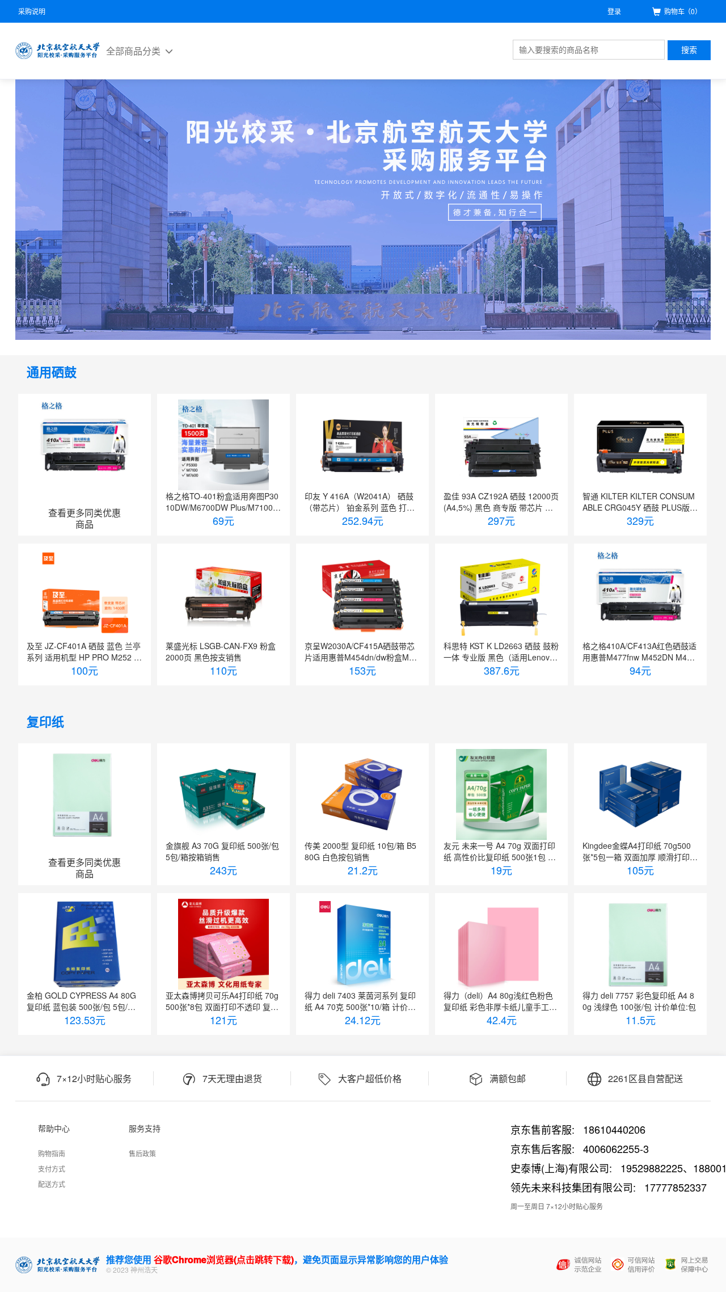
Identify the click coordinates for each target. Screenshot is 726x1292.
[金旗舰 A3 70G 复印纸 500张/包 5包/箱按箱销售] (223, 794)
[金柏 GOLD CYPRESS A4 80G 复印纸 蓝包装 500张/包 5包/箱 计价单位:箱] (84, 944)
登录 (614, 11)
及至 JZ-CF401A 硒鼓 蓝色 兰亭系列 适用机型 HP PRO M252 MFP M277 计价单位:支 (84, 651)
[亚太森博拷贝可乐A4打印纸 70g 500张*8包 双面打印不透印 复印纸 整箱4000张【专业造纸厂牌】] (223, 944)
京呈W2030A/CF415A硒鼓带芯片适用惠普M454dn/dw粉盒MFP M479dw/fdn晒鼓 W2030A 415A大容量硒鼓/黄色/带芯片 (362, 651)
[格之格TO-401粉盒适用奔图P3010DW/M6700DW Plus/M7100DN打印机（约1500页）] (223, 444)
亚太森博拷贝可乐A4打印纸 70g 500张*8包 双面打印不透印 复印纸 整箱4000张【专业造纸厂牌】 (223, 1001)
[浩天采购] (57, 50)
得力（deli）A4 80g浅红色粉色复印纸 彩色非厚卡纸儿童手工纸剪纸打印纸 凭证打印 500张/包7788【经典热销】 (500, 1001)
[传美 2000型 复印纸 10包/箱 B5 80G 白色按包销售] (362, 794)
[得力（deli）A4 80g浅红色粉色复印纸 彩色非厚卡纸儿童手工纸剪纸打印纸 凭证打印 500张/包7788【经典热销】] (501, 944)
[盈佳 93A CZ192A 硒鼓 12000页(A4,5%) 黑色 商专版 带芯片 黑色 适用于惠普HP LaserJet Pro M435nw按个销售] (501, 444)
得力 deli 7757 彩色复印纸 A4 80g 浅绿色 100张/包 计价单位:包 (639, 1001)
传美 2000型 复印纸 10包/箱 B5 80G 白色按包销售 (360, 851)
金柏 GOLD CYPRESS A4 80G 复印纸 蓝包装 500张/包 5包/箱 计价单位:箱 (81, 1001)
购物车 (683, 11)
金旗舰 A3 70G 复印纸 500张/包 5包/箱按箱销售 (222, 851)
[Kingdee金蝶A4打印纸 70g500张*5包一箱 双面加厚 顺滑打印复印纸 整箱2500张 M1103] (640, 794)
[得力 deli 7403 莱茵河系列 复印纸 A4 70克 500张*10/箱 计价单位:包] (362, 944)
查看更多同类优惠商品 (84, 518)
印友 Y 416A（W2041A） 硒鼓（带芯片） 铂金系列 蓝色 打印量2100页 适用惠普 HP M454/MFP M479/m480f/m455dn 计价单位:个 (362, 501)
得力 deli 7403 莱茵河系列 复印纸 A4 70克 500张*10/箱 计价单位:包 (360, 1001)
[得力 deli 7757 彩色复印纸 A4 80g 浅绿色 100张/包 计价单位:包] (640, 944)
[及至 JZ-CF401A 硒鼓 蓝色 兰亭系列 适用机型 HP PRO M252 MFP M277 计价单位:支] (84, 594)
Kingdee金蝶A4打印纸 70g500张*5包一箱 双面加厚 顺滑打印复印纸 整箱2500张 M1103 (640, 851)
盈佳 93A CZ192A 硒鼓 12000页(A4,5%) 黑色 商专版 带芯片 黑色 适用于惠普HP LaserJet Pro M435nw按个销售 (501, 501)
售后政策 (142, 1153)
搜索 (689, 49)
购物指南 (51, 1153)
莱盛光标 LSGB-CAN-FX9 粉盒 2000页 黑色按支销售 (221, 651)
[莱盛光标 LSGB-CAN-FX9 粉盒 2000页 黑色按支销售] (223, 594)
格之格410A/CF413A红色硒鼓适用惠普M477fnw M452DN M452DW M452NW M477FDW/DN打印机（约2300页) (640, 651)
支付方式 (51, 1168)
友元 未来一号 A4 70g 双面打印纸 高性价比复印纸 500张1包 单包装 (500, 851)
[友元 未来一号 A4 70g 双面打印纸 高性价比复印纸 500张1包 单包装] (501, 794)
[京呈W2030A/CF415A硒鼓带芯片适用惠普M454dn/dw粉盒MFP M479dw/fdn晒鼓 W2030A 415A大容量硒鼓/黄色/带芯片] (362, 594)
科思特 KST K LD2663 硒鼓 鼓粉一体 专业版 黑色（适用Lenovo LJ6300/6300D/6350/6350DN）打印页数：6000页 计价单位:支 (501, 651)
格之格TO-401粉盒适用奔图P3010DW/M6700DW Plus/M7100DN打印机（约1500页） (222, 501)
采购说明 (31, 11)
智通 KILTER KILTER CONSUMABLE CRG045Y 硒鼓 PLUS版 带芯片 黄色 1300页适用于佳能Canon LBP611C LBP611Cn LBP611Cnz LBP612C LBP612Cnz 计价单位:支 (640, 501)
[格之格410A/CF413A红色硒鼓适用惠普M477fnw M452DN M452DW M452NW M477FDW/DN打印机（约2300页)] (640, 594)
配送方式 (51, 1184)
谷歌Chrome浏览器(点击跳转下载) (224, 1259)
